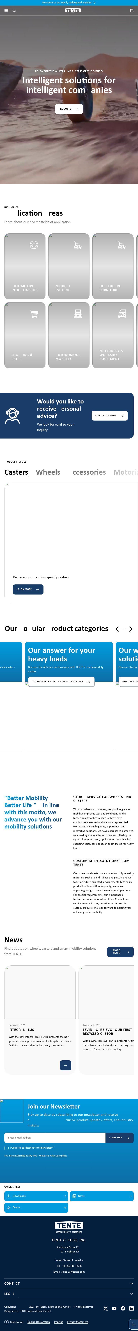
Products (65, 109)
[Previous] (119, 629)
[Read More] (65, 1065)
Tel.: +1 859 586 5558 (69, 1266)
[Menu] (6, 10)
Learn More (24, 589)
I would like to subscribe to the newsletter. (32, 1148)
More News (116, 951)
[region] (69, 688)
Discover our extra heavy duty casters (57, 681)
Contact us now (105, 415)
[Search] (14, 10)
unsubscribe (19, 1156)
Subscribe (115, 1137)
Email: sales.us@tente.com (69, 1271)
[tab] (16, 472)
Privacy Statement (77, 1322)
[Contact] (133, 1324)
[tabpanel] (71, 542)
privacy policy (60, 1156)
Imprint (58, 1322)
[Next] (129, 629)
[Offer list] (132, 10)
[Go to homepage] (73, 10)
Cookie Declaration (38, 1322)
